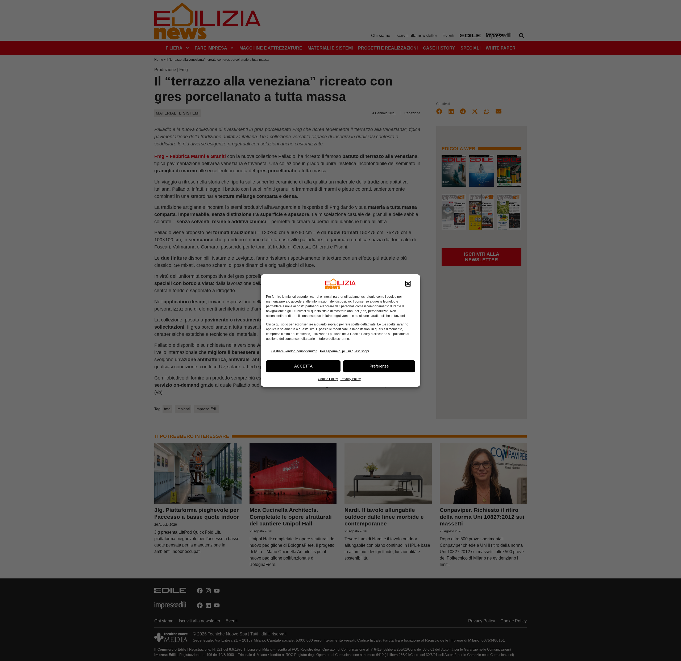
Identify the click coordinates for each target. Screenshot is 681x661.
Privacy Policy (350, 379)
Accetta (303, 366)
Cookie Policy (328, 379)
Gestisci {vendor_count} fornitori (294, 351)
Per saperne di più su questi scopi (344, 351)
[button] (408, 283)
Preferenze (379, 366)
